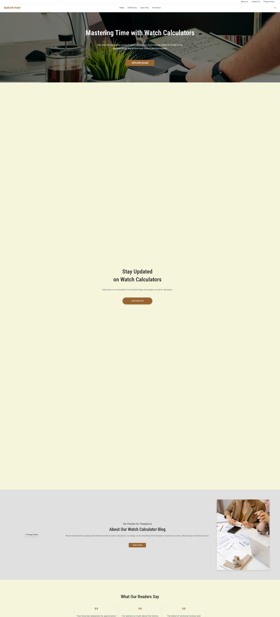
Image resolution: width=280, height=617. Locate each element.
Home (121, 8)
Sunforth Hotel (12, 7)
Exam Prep (144, 8)
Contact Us (256, 2)
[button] (275, 7)
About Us (244, 2)
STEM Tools (132, 8)
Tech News (156, 8)
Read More (137, 545)
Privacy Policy (268, 2)
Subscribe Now (137, 301)
